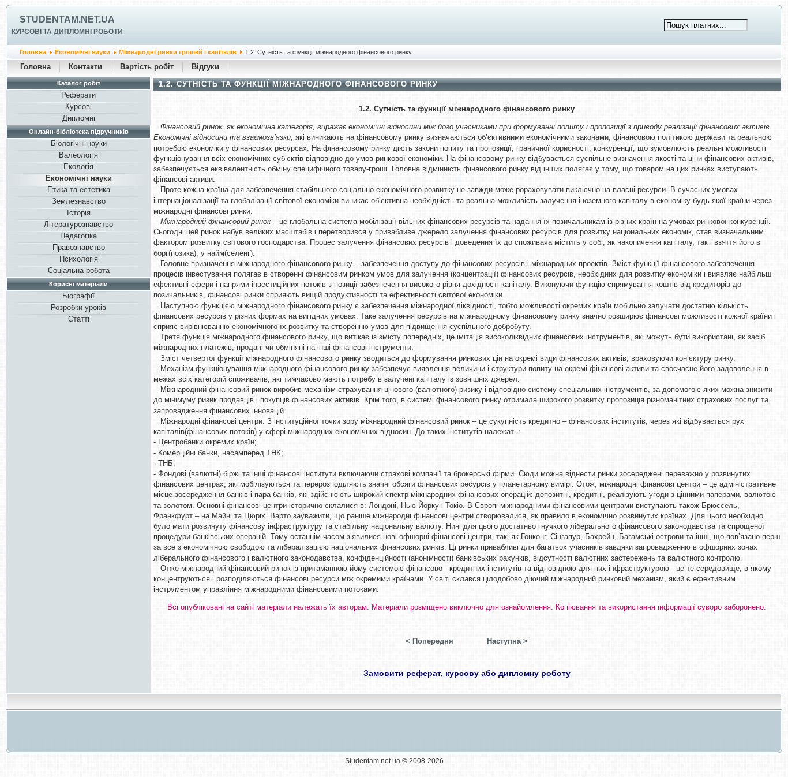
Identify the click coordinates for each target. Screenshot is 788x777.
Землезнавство (79, 201)
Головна (33, 51)
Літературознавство (78, 224)
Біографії (78, 296)
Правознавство (78, 247)
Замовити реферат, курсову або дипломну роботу (467, 673)
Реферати (78, 95)
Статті (78, 319)
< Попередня (429, 641)
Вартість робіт (147, 66)
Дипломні (78, 118)
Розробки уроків (78, 307)
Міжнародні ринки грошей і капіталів (178, 51)
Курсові (78, 106)
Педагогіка (78, 235)
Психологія (78, 259)
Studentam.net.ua (67, 19)
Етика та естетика (78, 189)
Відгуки (205, 66)
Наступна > (507, 641)
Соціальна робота (79, 270)
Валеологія (78, 155)
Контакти (85, 66)
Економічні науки (82, 51)
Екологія (78, 166)
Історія (79, 212)
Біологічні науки (79, 143)
